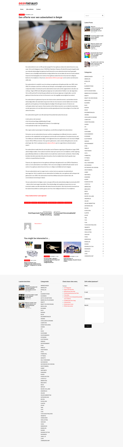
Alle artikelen (29, 9)
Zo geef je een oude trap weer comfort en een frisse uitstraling (97, 63)
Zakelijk (87, 251)
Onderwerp (87, 298)
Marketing (87, 186)
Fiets (85, 153)
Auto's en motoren (90, 91)
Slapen (86, 213)
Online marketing (89, 203)
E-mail (86, 292)
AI (85, 83)
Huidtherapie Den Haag (70, 300)
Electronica (88, 138)
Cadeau (86, 115)
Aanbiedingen (88, 76)
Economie (87, 136)
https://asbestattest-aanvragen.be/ (36, 195)
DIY (85, 126)
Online (86, 201)
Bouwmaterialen (89, 112)
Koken (86, 179)
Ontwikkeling (88, 206)
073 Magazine (67, 287)
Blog (85, 105)
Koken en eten (88, 182)
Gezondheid (87, 165)
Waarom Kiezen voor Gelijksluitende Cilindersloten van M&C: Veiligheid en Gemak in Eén (32, 264)
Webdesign (87, 239)
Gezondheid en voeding (91, 167)
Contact (38, 9)
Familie (86, 148)
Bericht (86, 305)
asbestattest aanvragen (42, 202)
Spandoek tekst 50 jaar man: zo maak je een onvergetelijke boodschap (97, 55)
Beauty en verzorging (90, 98)
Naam (86, 285)
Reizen (86, 208)
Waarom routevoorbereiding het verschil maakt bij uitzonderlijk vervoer (97, 28)
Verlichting (88, 232)
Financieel (87, 155)
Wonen (86, 244)
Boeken (86, 107)
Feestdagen (87, 150)
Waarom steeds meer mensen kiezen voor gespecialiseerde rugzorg (96, 46)
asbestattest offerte (52, 202)
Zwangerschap (88, 256)
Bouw (86, 110)
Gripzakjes (66, 295)
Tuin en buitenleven (90, 225)
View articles (37, 223)
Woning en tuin (88, 246)
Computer (87, 119)
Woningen (21, 14)
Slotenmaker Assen (68, 304)
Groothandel (88, 170)
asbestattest (34, 202)
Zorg (85, 253)
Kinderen (87, 177)
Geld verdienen (89, 162)
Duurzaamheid (88, 134)
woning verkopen (68, 202)
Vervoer (86, 234)
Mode (86, 191)
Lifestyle (87, 184)
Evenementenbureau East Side (71, 293)
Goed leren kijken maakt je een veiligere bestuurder (97, 37)
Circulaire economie (90, 117)
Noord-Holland (89, 196)
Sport (86, 215)
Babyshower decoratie (69, 291)
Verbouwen (87, 229)
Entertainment (88, 143)
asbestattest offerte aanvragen (54, 78)
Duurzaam (87, 131)
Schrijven (87, 210)
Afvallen (87, 81)
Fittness (87, 158)
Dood (86, 129)
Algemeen (87, 88)
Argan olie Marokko (69, 289)
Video (86, 237)
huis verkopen (60, 202)
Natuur (86, 194)
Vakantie (87, 227)
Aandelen (87, 79)
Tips (85, 220)
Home (21, 9)
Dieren (86, 124)
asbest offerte (51, 143)
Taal (85, 217)
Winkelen (87, 241)
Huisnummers (67, 302)
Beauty (86, 95)
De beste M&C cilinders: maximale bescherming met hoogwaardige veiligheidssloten (52, 260)
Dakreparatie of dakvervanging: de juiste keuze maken (72, 260)
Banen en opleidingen (90, 93)
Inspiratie (87, 174)
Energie (86, 141)
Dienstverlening (89, 122)
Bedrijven (87, 100)
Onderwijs (87, 198)
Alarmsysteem (88, 86)
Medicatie (87, 189)
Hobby (86, 172)
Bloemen (87, 103)
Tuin (85, 222)
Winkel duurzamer (68, 306)
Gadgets (86, 160)
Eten (85, 146)
